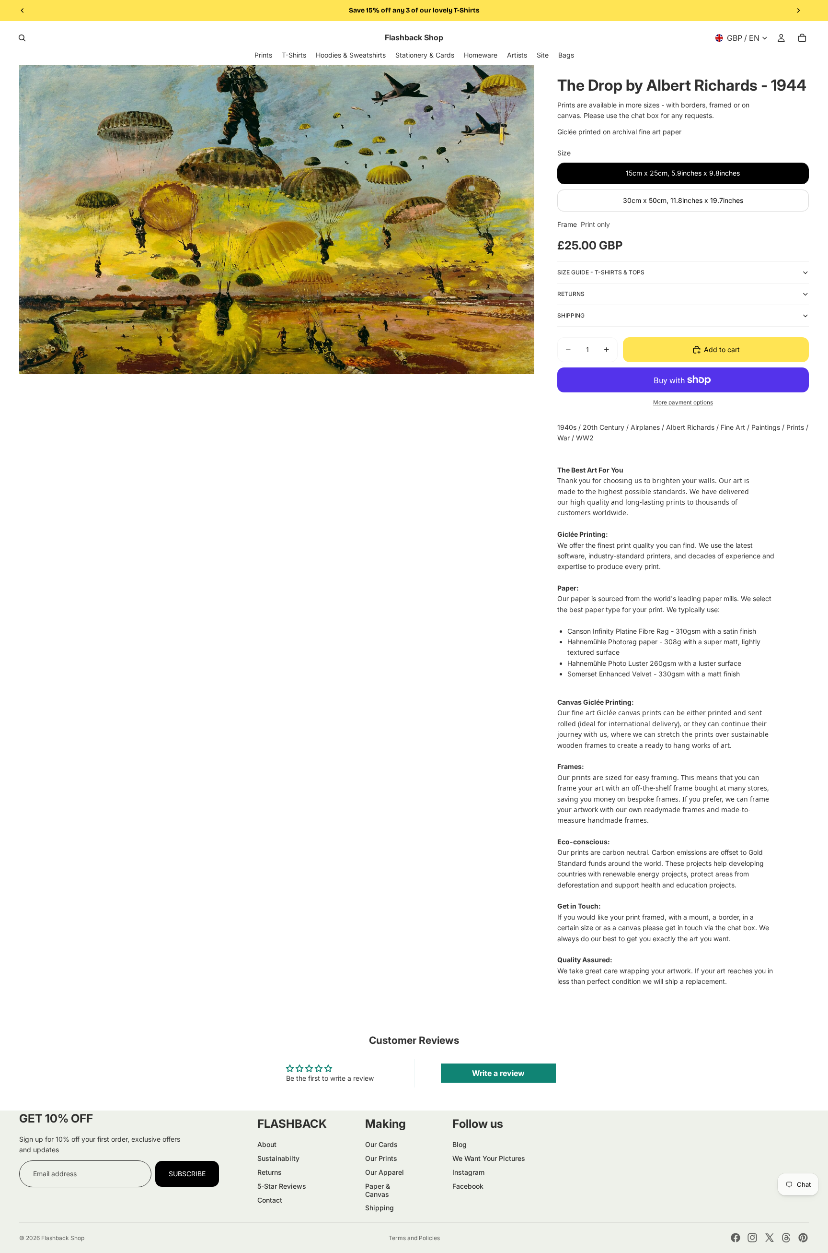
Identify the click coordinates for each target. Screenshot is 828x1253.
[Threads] (786, 1237)
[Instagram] (752, 1237)
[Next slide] (798, 10)
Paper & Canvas (377, 1190)
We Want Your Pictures (488, 1158)
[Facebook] (735, 1237)
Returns (269, 1172)
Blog (459, 1144)
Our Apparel (384, 1172)
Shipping (379, 1208)
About (266, 1144)
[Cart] (802, 37)
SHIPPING (571, 315)
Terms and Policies (414, 1237)
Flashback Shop (62, 1237)
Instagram (468, 1172)
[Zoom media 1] (276, 219)
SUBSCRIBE (187, 1174)
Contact (269, 1200)
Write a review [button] (498, 1073)
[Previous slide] (22, 10)
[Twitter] (769, 1237)
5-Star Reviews (281, 1186)
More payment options (683, 402)
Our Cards (381, 1144)
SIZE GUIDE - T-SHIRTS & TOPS (600, 272)
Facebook (467, 1186)
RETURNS (571, 293)
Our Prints (381, 1158)
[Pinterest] (803, 1237)
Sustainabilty (278, 1158)
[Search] (22, 37)
